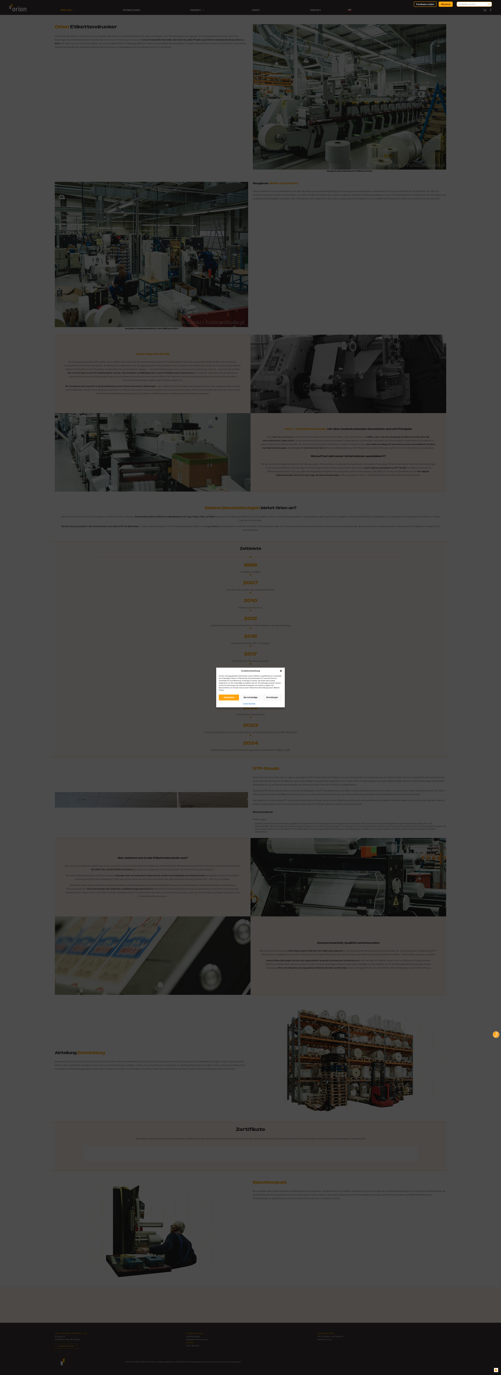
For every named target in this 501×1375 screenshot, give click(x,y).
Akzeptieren (229, 697)
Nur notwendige (250, 697)
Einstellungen (272, 697)
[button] (281, 671)
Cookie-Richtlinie (249, 704)
